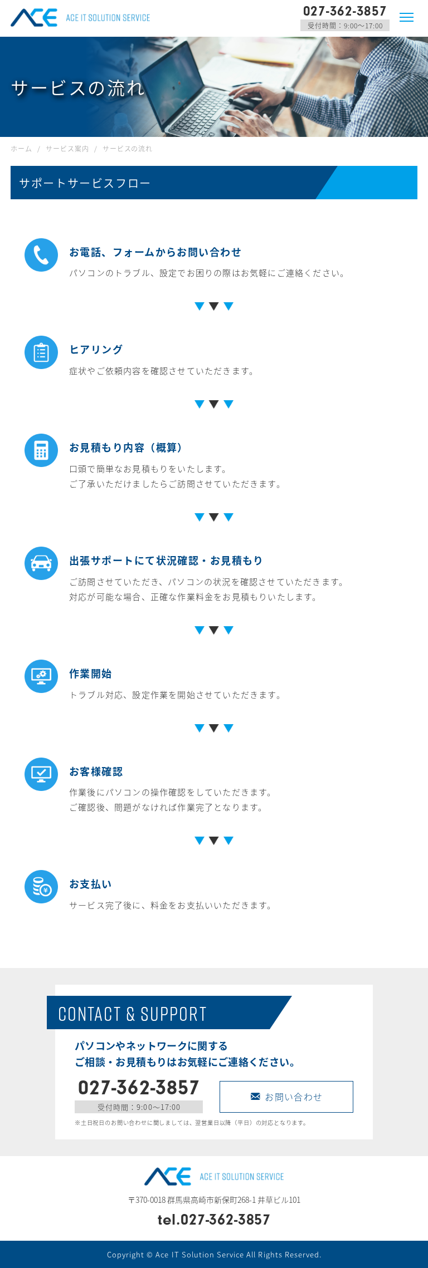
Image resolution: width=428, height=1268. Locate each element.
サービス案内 (67, 148)
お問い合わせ (294, 1096)
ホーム (21, 148)
